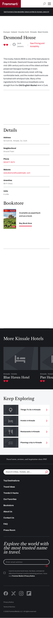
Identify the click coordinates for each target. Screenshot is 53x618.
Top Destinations (11, 480)
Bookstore (8, 505)
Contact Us (8, 518)
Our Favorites (9, 499)
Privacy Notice (8, 602)
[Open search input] (44, 3)
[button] (49, 4)
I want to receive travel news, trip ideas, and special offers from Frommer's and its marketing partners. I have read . (28, 573)
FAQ (5, 524)
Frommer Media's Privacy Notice (23, 576)
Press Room (9, 530)
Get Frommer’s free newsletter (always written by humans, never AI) (26, 12)
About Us (7, 511)
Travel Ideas (9, 487)
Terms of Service (9, 607)
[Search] (46, 471)
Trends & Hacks (11, 493)
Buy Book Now (25, 223)
